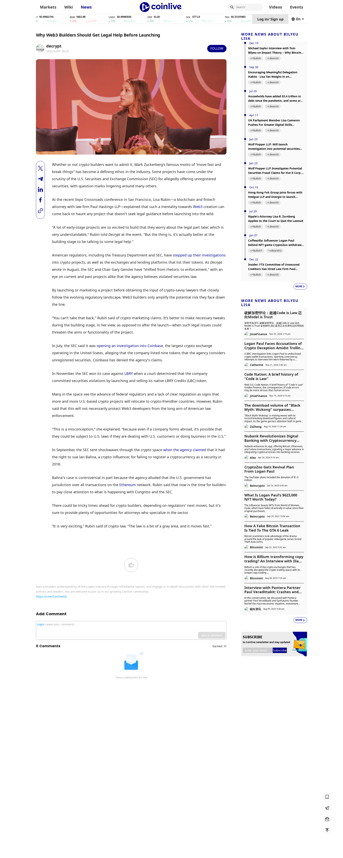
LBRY (128, 373)
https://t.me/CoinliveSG (51, 596)
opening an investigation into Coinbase (130, 345)
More (299, 286)
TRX (208, 17)
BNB (53, 17)
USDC (93, 17)
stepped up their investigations (199, 255)
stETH (248, 17)
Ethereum (127, 484)
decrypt (54, 46)
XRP (131, 17)
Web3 (197, 206)
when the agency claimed (184, 449)
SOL (170, 17)
